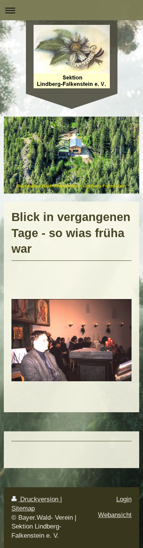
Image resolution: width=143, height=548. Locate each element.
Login (124, 499)
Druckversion (39, 499)
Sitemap (23, 508)
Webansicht (115, 515)
